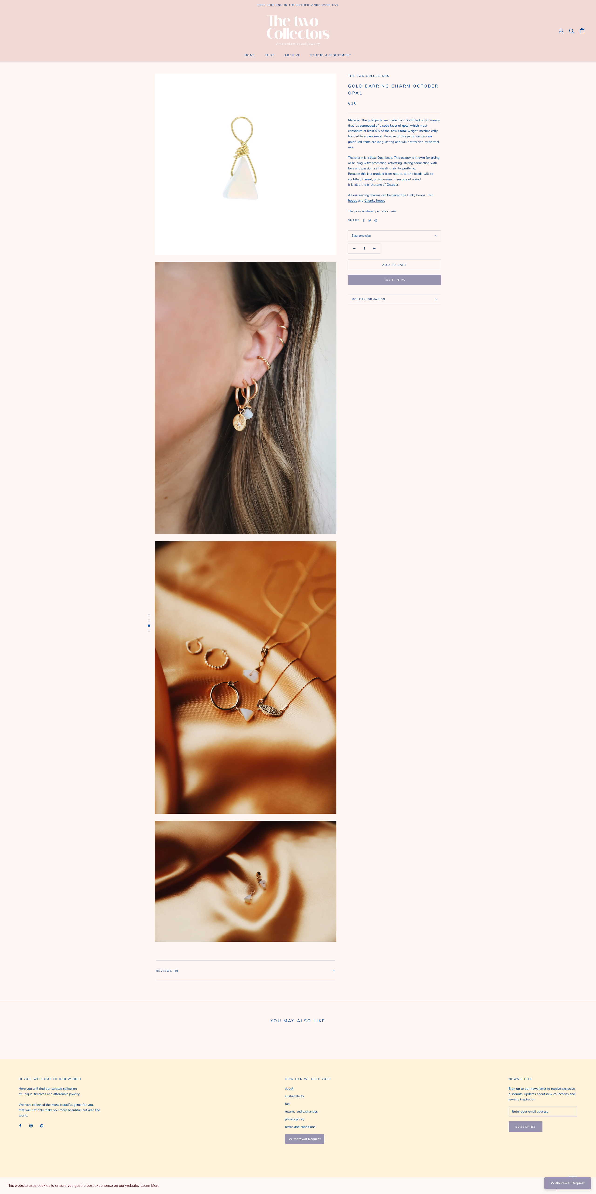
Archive (292, 55)
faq (287, 1104)
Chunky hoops (374, 201)
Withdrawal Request (305, 1139)
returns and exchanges (301, 1111)
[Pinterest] (375, 220)
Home (250, 55)
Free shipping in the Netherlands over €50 (298, 5)
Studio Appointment (330, 55)
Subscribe (525, 1126)
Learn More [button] (150, 1185)
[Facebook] (363, 220)
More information (368, 299)
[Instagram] (31, 1125)
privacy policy (294, 1119)
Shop (270, 55)
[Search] (571, 30)
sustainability (294, 1096)
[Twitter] (369, 220)
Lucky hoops (416, 195)
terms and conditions (300, 1127)
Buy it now (395, 280)
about (289, 1088)
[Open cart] (582, 30)
